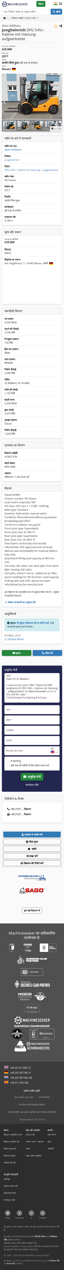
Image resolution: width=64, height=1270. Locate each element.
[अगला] (59, 102)
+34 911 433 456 (19, 1082)
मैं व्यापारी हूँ (16, 761)
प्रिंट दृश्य (33, 841)
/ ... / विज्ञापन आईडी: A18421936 (21, 18)
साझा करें (33, 856)
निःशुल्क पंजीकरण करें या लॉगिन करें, (33, 623)
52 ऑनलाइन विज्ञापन (14, 639)
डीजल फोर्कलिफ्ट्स (13, 149)
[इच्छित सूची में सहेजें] (56, 26)
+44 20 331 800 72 (20, 1067)
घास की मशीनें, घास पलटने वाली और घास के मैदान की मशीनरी (32, 1112)
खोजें (57, 11)
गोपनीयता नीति (32, 785)
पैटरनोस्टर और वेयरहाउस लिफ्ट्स (32, 1104)
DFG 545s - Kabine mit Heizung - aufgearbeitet (31, 170)
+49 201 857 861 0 (20, 1072)
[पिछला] (5, 102)
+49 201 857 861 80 (21, 1077)
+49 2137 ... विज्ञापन (20, 809)
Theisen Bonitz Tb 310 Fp (32, 1119)
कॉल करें (49, 653)
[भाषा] (55, 4)
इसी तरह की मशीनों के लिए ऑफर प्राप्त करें (30, 765)
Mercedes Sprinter (24, 1097)
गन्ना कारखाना (44, 1097)
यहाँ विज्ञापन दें (33, 910)
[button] (60, 4)
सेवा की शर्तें (10, 1263)
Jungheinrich (12, 160)
